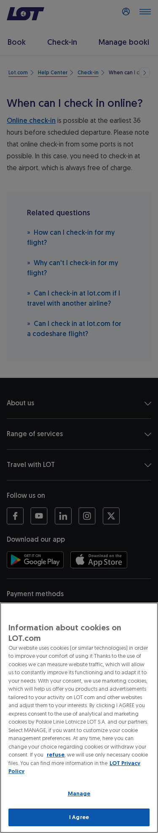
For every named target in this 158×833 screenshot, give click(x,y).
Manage (79, 793)
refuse (55, 755)
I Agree (79, 817)
